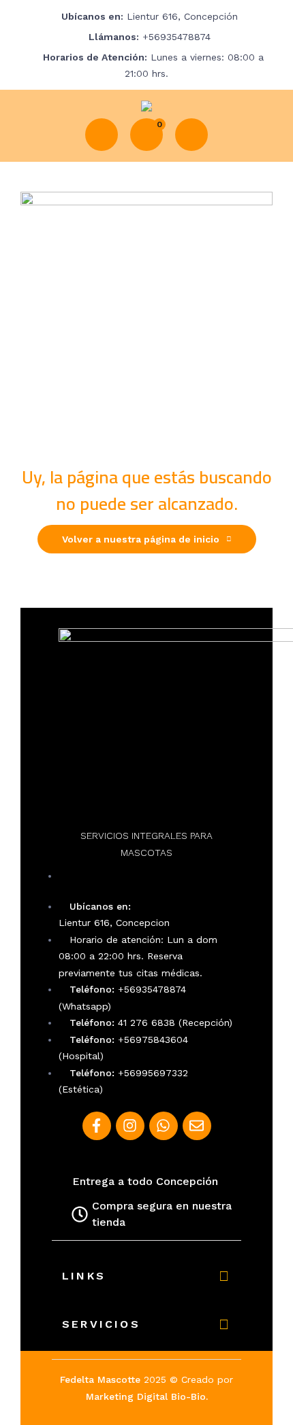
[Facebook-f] (96, 1126)
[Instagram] (130, 1126)
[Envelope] (197, 1126)
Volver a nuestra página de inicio (140, 539)
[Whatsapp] (163, 1126)
